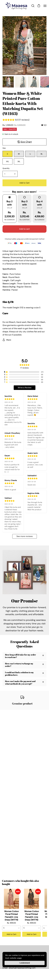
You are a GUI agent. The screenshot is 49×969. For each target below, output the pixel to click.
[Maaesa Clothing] (17, 6)
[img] (43, 125)
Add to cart (24, 229)
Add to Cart (11, 934)
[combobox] (11, 928)
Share (8, 340)
